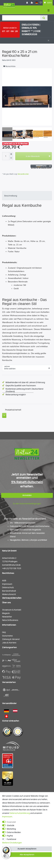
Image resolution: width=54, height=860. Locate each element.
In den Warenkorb (33, 156)
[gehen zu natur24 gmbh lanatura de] (7, 760)
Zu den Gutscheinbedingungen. (27, 503)
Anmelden (27, 495)
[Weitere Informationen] (4, 415)
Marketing (11, 829)
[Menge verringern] (11, 158)
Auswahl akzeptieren (27, 849)
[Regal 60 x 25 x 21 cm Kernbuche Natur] (9, 134)
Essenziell (11, 822)
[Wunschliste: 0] (41, 2)
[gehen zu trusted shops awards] (7, 778)
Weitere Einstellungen (12, 843)
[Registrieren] (32, 2)
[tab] (27, 195)
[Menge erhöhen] (11, 154)
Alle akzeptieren (27, 854)
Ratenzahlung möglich (16, 394)
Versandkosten (23, 174)
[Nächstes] (49, 97)
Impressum (7, 816)
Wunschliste (10, 66)
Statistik (10, 825)
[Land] (37, 2)
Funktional (11, 839)
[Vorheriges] (4, 97)
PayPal (10, 836)
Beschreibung (10, 196)
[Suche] (44, 18)
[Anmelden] (27, 2)
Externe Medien (14, 832)
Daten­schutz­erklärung (20, 813)
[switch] (6, 855)
